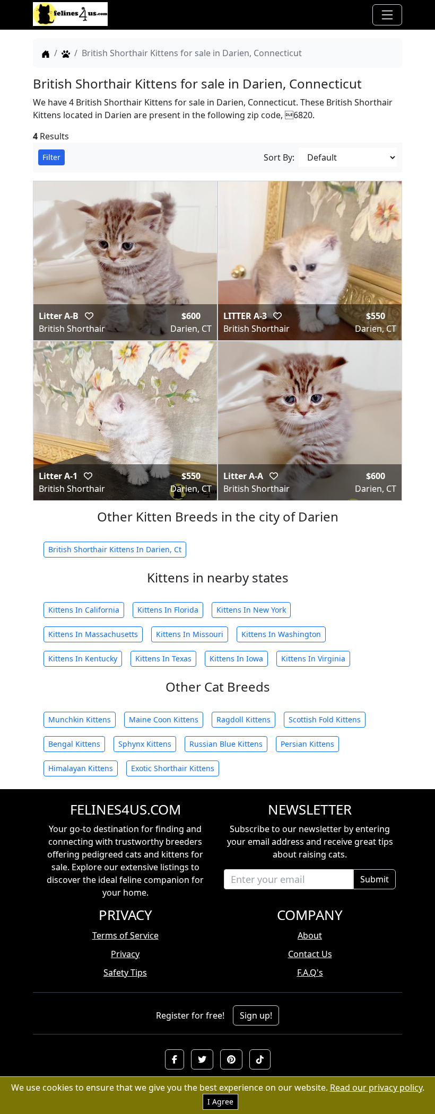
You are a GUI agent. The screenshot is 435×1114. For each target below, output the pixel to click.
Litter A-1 (59, 476)
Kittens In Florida (167, 610)
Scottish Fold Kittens (325, 719)
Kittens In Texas (163, 658)
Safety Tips (125, 972)
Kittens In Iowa (236, 658)
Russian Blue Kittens (226, 744)
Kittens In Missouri (189, 634)
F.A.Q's (310, 972)
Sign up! (256, 1015)
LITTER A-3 (246, 316)
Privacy (125, 954)
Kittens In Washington (281, 634)
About (310, 935)
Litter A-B (60, 316)
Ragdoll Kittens (243, 719)
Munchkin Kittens (79, 719)
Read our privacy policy (376, 1087)
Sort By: (279, 157)
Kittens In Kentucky (82, 658)
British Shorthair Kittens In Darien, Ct (114, 549)
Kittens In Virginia (313, 658)
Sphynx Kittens (144, 744)
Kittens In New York (251, 610)
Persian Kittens (307, 744)
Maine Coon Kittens (163, 719)
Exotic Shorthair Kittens (172, 768)
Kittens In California (83, 610)
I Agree (220, 1102)
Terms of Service (125, 935)
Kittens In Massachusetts (93, 634)
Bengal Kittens (74, 744)
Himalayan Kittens (80, 768)
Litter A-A (244, 476)
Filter (51, 157)
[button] (174, 1059)
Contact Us (310, 954)
